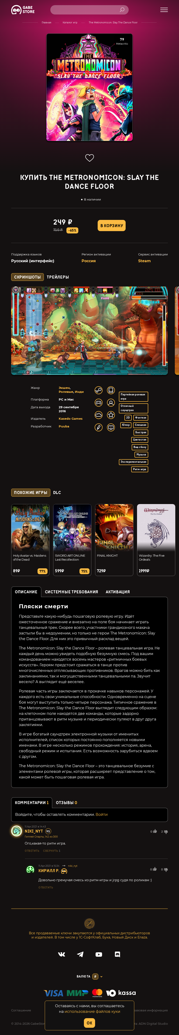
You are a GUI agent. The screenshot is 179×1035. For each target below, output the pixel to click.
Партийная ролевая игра (133, 397)
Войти (102, 814)
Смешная (140, 425)
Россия (89, 261)
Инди (79, 392)
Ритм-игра (139, 469)
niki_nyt (34, 831)
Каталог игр (70, 22)
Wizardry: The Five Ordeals (152, 557)
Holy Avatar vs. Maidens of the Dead (29, 557)
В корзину (111, 225)
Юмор (126, 425)
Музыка (141, 454)
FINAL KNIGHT (107, 555)
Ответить (32, 851)
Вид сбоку (140, 447)
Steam (144, 261)
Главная (46, 22)
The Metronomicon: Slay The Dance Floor (113, 22)
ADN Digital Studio (153, 1023)
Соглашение (21, 1010)
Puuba (64, 426)
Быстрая (140, 432)
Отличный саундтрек (127, 408)
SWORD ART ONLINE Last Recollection (70, 557)
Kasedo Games (71, 418)
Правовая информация (149, 1010)
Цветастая (139, 439)
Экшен (64, 388)
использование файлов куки (92, 1011)
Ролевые (66, 392)
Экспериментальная (133, 462)
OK (89, 1023)
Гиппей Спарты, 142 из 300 (41, 836)
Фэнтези (140, 417)
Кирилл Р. (48, 870)
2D (128, 417)
